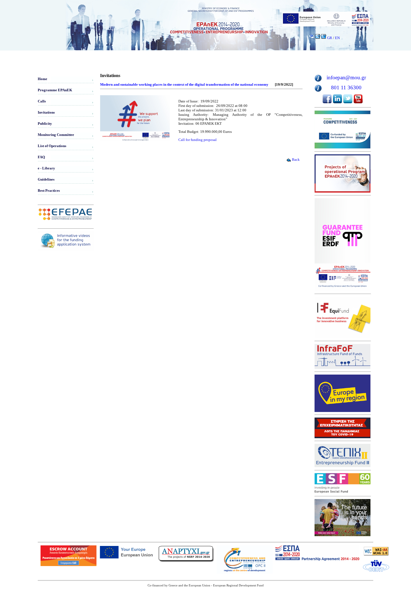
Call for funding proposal (197, 140)
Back (296, 159)
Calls (42, 101)
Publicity (45, 123)
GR (329, 38)
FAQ (41, 157)
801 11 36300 (346, 87)
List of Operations (52, 146)
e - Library (46, 168)
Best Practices (49, 190)
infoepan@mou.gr (346, 77)
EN (337, 38)
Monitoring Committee (56, 135)
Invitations (46, 112)
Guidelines (46, 179)
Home (42, 79)
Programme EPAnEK (55, 90)
